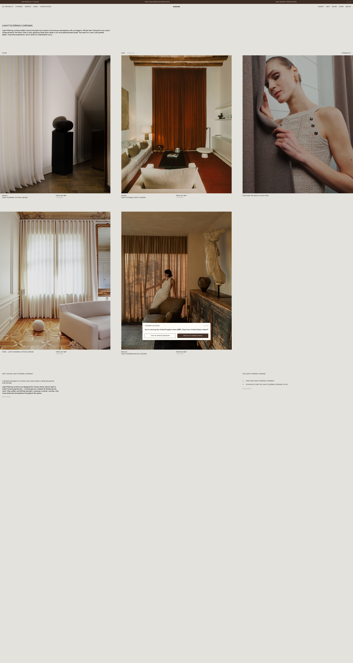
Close (206, 326)
